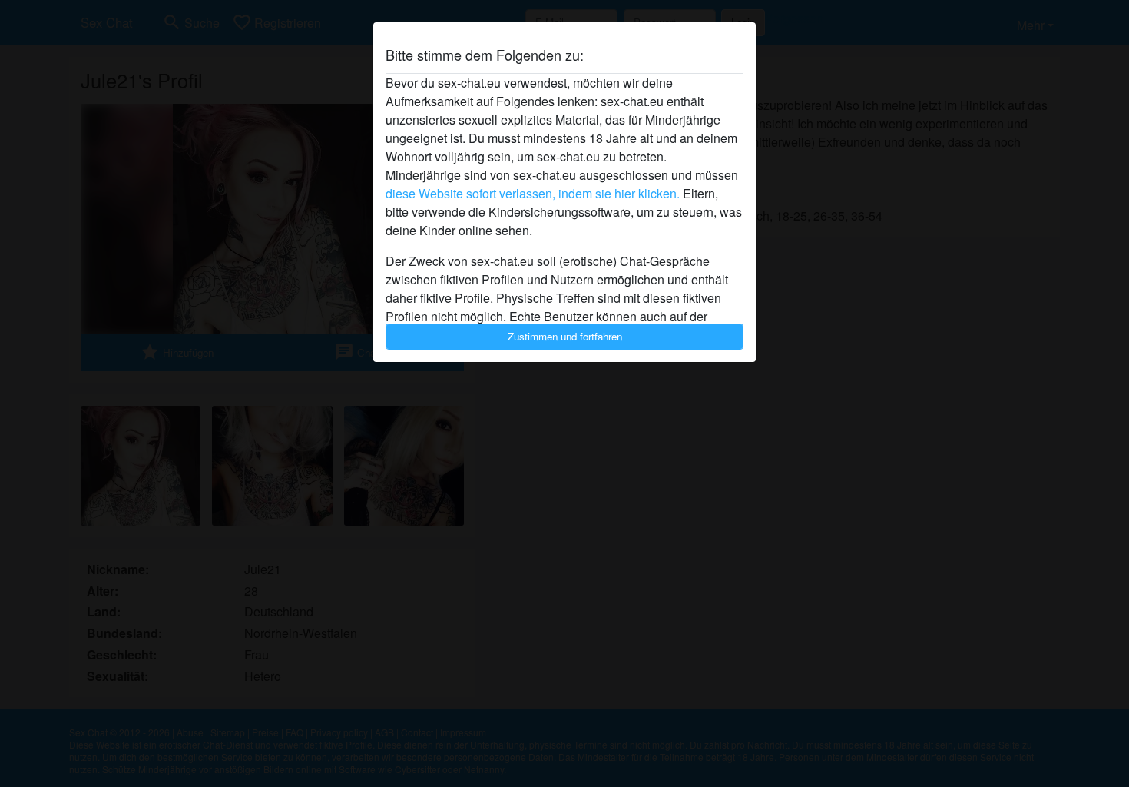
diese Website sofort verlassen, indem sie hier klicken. (533, 193)
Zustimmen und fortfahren (565, 336)
